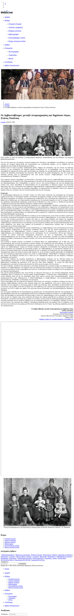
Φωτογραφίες (13, 52)
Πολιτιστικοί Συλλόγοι (25, 558)
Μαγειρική (43, 556)
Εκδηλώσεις (5, 556)
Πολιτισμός (13, 558)
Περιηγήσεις (52, 556)
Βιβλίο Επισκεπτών (12, 65)
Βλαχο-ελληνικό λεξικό (17, 41)
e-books (3, 122)
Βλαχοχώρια (47, 555)
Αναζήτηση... (5, 562)
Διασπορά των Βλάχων (65, 555)
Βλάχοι (7, 21)
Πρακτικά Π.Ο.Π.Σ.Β (38, 560)
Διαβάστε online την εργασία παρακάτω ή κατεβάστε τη (56, 319)
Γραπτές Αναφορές (10, 540)
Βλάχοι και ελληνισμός (23, 555)
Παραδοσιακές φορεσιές (64, 556)
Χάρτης (7, 569)
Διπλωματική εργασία (66, 312)
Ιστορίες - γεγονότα (32, 556)
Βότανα (54, 555)
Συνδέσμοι (9, 62)
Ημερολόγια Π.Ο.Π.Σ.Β (22, 560)
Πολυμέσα (8, 48)
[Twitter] (5, 4)
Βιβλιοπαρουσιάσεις (8, 555)
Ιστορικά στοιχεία (14, 24)
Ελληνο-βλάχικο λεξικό (12, 545)
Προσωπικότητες (38, 558)
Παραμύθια (4, 558)
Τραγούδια (12, 55)
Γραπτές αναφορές (15, 27)
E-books (12, 556)
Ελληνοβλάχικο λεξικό (16, 38)
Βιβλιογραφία (13, 34)
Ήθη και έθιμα (21, 556)
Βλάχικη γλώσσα (14, 31)
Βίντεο (10, 59)
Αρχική (7, 17)
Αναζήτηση (22, 563)
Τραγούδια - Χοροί (51, 558)
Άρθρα (7, 45)
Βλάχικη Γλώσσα (10, 542)
